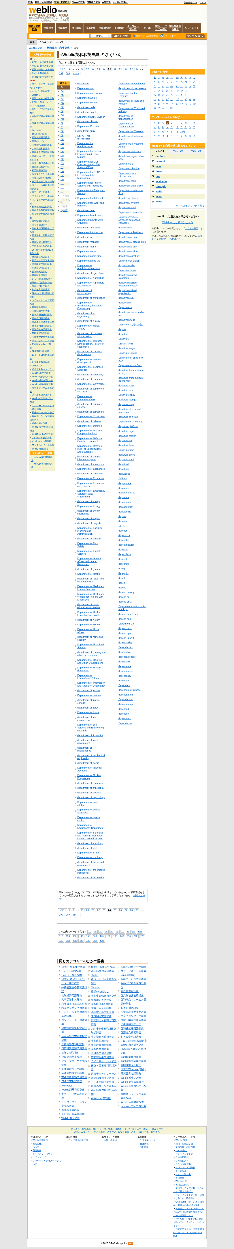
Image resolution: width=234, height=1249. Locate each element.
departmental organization (132, 242)
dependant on (125, 694)
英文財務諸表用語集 (132, 995)
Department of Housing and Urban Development (90, 661)
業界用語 (86, 1129)
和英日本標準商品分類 (74, 1003)
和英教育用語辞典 (101, 1044)
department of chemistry (90, 374)
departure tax (125, 440)
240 (61, 940)
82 (98, 69)
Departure (123, 339)
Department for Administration (85, 145)
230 (142, 936)
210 (129, 936)
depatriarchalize (126, 492)
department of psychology (91, 797)
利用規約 (37, 1150)
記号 (182, 131)
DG (62, 115)
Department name (86, 251)
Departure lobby (126, 395)
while (159, 191)
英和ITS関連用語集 (102, 1003)
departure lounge (127, 399)
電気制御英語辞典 (101, 1016)
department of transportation (125, 117)
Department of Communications (86, 398)
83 (104, 69)
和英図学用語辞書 (131, 1036)
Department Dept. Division (91, 116)
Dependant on (125, 699)
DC (62, 99)
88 (131, 69)
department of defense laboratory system (89, 458)
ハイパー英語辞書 (71, 975)
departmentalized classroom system (128, 284)
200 (122, 936)
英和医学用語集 (100, 1048)
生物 (120, 1132)
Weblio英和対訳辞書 (132, 1102)
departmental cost (127, 237)
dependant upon (126, 704)
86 (120, 69)
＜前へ (62, 69)
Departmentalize (127, 270)
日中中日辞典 (78, 2)
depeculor (123, 559)
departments (125, 302)
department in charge (88, 227)
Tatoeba (95, 987)
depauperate (124, 502)
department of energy (88, 501)
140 (81, 936)
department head (86, 210)
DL (62, 135)
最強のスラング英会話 (104, 1086)
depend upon (125, 633)
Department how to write (90, 215)
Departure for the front (130, 365)
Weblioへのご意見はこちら (177, 222)
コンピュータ (99, 1129)
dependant (123, 680)
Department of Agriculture (90, 278)
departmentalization (128, 256)
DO (62, 147)
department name (86, 246)
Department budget (87, 102)
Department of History (89, 624)
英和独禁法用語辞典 (132, 1028)
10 (89, 931)
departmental (125, 227)
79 (82, 69)
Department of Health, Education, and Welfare (89, 613)
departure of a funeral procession (129, 410)
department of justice (88, 690)
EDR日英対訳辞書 (71, 1081)
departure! (123, 464)
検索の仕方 (38, 1143)
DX (62, 183)
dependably (124, 661)
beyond (160, 161)
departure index (126, 390)
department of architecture (91, 298)
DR (62, 159)
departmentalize (126, 265)
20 (95, 931)
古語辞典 (106, 2)
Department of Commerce (91, 384)
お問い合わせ (110, 1140)
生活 (83, 1132)
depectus (123, 549)
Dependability (125, 647)
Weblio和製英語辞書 (102, 1077)
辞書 (30, 2)
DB (62, 95)
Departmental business (130, 232)
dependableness (127, 656)
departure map (126, 404)
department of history (88, 619)
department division (87, 121)
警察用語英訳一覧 (101, 999)
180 (108, 936)
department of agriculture (90, 273)
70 (122, 931)
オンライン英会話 (133, 28)
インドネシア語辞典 (185, 1167)
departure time (126, 445)
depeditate (123, 563)
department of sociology (90, 843)
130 (75, 936)
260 (75, 940)
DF (62, 111)
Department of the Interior (132, 83)
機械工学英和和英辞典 (133, 1020)
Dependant (124, 685)
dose (159, 171)
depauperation (125, 507)
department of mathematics (84, 749)
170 (102, 936)
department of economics (90, 464)
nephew (160, 156)
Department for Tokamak (90, 198)
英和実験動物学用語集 (74, 1077)
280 (88, 940)
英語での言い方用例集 (133, 966)
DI (62, 123)
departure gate (126, 385)
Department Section (128, 168)
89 (137, 69)
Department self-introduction (127, 175)
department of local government (87, 741)
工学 (139, 1129)
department (83, 83)
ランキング (45, 42)
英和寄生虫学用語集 (102, 1057)
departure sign (125, 431)
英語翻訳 (119, 28)
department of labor (87, 707)
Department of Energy (89, 506)
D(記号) (64, 210)
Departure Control (127, 353)
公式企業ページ (147, 1140)
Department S (125, 163)
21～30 (196, 151)
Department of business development (90, 360)
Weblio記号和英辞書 (73, 1089)
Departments (125, 307)
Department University (130, 212)
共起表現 (77, 28)
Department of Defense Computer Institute (89, 432)
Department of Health (88, 574)
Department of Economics (91, 468)
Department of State (88, 852)
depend (122, 587)
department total (127, 207)
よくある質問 (191, 228)
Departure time (126, 450)
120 (68, 936)
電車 (110, 1129)
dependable (124, 652)
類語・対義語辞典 (43, 2)
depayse (122, 521)
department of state (87, 848)
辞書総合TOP (190, 2)
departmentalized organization (127, 292)
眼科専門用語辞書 (101, 1053)
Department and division (90, 93)
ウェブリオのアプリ (78, 1140)
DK (62, 131)
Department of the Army (90, 857)
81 (93, 69)
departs (122, 329)
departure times (126, 454)
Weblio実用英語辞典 (102, 971)
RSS (131, 1244)
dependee (123, 713)
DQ (62, 155)
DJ (62, 127)
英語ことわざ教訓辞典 (133, 979)
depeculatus (124, 554)
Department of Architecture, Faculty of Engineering (89, 305)
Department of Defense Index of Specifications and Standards (89, 449)
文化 (76, 1132)
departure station (127, 436)
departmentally (126, 298)
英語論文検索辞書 (131, 1032)
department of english (88, 518)
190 (115, 936)
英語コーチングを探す (161, 28)
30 (100, 931)
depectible (123, 540)
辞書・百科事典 (152, 1132)
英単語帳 (91, 28)
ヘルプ (203, 2)
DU (62, 171)
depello (122, 578)
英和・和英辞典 (62, 2)
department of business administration (89, 335)
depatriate (123, 497)
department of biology (88, 321)
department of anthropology (84, 292)
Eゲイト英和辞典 (71, 971)
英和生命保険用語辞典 (104, 995)
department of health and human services (90, 580)
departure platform (128, 426)
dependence (124, 718)
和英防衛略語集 (130, 1007)
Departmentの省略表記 (130, 324)
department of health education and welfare (88, 606)
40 (106, 931)
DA (62, 91)
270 (81, 940)
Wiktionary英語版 (101, 1098)
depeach (122, 530)
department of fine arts (89, 538)
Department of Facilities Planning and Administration (90, 531)
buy (158, 176)
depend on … (125, 601)
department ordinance (129, 151)
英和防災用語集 (100, 1040)
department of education (90, 473)
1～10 (159, 151)
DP (62, 151)
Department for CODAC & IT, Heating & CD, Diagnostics (91, 175)
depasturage (124, 483)
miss (158, 166)
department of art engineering (86, 315)
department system (128, 203)
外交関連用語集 (130, 991)
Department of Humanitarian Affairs (88, 677)
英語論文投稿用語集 (102, 1036)
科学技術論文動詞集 (102, 1012)
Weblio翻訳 (181, 1150)
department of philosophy (90, 787)
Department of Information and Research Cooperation (91, 684)
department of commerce (90, 379)
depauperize (124, 511)
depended (123, 709)
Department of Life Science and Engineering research (90, 727)
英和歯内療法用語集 (72, 1073)
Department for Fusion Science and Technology (90, 184)
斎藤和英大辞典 (70, 1109)
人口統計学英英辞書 (72, 1114)
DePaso (122, 478)
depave (122, 516)
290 (95, 940)
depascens (124, 473)
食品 (127, 1132)
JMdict (95, 975)
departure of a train (128, 416)
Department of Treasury (131, 131)
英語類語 (62, 28)
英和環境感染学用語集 (133, 1061)
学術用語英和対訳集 (72, 1044)
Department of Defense (89, 425)
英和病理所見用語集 (72, 1068)
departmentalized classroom (127, 276)
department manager (88, 242)
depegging (123, 573)
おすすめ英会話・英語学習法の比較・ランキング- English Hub (188, 1232)
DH (62, 119)
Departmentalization (128, 260)
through (161, 186)
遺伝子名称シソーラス (104, 1073)
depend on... (125, 628)
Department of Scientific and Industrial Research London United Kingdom (90, 835)
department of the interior (90, 877)
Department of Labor (88, 712)
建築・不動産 (149, 1129)
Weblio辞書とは (40, 1140)
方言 (140, 1132)
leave (159, 201)
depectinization (126, 544)
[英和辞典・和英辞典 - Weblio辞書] (43, 12)
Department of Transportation (126, 125)
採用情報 (144, 1147)
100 (140, 931)
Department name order (89, 256)
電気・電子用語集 (101, 1008)
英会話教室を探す (175, 28)
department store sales (130, 185)
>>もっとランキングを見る (189, 205)
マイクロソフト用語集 (133, 1016)
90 (133, 931)
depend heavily (126, 592)
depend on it (124, 619)
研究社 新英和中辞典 (73, 966)
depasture (123, 488)
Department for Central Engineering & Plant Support (89, 154)
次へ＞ (76, 73)
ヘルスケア (92, 1132)
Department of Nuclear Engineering (89, 777)
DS (62, 163)
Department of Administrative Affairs (88, 267)
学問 (161, 1129)
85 (115, 69)
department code (86, 107)
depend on (123, 597)
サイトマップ (39, 1157)
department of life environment (86, 719)
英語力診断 (105, 28)
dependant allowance (129, 690)
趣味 (103, 1132)
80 (87, 69)
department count (86, 112)
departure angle (126, 348)
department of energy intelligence (88, 512)
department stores (128, 198)
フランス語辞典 (183, 1164)
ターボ (147, 28)
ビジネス (75, 1129)
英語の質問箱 (182, 1184)
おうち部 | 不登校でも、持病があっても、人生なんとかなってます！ (188, 1222)
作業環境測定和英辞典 (133, 1011)
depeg (121, 568)
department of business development (89, 353)
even (159, 196)
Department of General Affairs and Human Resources (89, 561)
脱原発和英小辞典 (71, 1056)
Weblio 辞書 (36, 47)
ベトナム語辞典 (183, 1174)
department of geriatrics (89, 569)
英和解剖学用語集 (131, 1057)
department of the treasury (132, 88)
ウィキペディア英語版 (133, 1106)
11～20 (178, 151)
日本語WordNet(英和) (133, 1069)
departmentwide (126, 319)
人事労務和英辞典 (71, 999)
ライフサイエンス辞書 (104, 1061)
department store (127, 181)
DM (62, 139)
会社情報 (144, 1143)
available (161, 181)
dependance (124, 666)
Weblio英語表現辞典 (132, 1081)
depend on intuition (128, 614)
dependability (125, 642)
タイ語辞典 (181, 1171)
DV (62, 175)
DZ (62, 191)
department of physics (89, 792)
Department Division (88, 126)
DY (62, 187)
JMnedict (66, 1085)
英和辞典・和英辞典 (58, 47)
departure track (126, 459)
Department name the (88, 260)
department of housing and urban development (91, 654)
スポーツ (111, 1132)
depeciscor (124, 535)
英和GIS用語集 (70, 1052)
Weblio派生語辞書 (131, 1077)
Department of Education (90, 478)
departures (124, 469)
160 (95, 936)
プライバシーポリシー (43, 1154)
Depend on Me (126, 623)
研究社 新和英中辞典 (103, 966)
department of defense (89, 421)
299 (61, 73)
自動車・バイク (122, 1129)
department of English (89, 523)
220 (135, 936)
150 (88, 936)
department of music (88, 763)
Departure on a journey (130, 421)
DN (62, 143)
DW (62, 179)
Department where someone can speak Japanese (129, 220)
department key (85, 237)
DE (62, 107)
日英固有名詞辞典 (131, 1073)
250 (68, 940)
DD (62, 103)
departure (123, 334)
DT (62, 167)
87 (126, 69)
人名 (133, 1132)
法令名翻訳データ (131, 1024)
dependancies (125, 671)
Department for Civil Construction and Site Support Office (88, 164)
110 (61, 936)
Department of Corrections (91, 416)
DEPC (121, 526)
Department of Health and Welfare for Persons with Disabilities (90, 597)
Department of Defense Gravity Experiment (89, 440)
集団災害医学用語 (131, 1065)
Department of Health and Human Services (90, 588)
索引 (32, 42)
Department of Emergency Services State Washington (91, 493)
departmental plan (127, 246)
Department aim (85, 88)
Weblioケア (181, 1181)
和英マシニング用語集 (74, 1007)
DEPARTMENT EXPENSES (85, 137)
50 (111, 931)
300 (68, 73)
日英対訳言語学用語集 (74, 1048)
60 (117, 931)
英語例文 (48, 28)
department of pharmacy (90, 783)
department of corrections (90, 411)
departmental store (128, 251)
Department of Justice (89, 695)
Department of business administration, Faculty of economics (90, 344)
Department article (87, 97)
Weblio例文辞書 (70, 1118)
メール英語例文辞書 (102, 1081)
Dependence (125, 723)
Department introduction (90, 232)
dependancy (124, 675)
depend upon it (126, 638)
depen (121, 582)
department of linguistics (90, 735)
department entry (86, 131)
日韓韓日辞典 (93, 2)
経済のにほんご (100, 991)
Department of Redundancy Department (90, 826)
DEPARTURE (125, 343)
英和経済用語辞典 (71, 995)
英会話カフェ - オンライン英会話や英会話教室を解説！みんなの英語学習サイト (188, 1211)
